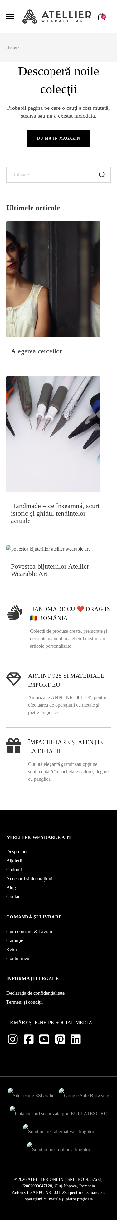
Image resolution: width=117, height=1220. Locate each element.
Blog (11, 887)
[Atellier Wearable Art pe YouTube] (44, 1039)
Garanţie (14, 940)
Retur (11, 949)
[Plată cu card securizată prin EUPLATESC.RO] (58, 1112)
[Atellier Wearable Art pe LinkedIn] (75, 1039)
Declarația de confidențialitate (35, 993)
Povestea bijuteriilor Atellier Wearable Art (50, 570)
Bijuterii (14, 860)
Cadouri (14, 869)
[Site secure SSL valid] (31, 1094)
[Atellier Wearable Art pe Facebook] (28, 1039)
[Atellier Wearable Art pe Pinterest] (60, 1039)
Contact (14, 896)
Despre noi (17, 851)
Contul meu (17, 958)
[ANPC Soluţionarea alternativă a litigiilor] (59, 1130)
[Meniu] (11, 16)
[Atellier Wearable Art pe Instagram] (12, 1039)
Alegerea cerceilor (36, 351)
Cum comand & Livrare (29, 931)
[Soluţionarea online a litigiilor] (59, 1148)
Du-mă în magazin (58, 138)
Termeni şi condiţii (24, 1002)
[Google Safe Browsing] (84, 1094)
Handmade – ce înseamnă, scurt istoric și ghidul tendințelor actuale (55, 513)
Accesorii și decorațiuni (29, 878)
